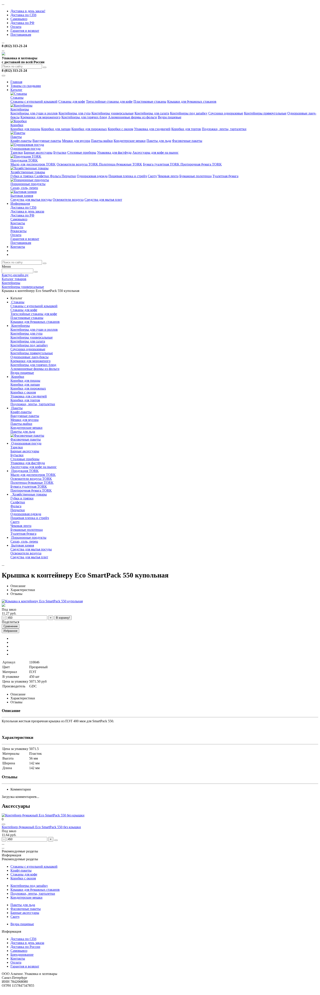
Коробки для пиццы (25, 129)
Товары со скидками (25, 86)
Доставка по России (25, 947)
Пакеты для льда (159, 141)
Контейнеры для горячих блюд (84, 117)
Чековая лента (168, 176)
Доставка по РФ (22, 23)
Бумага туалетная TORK (161, 164)
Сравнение (10, 626)
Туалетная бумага (225, 176)
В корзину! (63, 617)
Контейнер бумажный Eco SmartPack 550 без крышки (41, 827)
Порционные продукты (27, 184)
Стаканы (17, 97)
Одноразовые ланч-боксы (29, 357)
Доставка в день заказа (27, 211)
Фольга (56, 176)
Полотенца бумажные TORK (120, 164)
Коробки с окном (120, 129)
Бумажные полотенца (195, 176)
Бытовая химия (21, 196)
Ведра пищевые (169, 117)
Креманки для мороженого (40, 117)
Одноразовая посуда (25, 148)
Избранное (10, 630)
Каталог (16, 90)
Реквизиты (18, 231)
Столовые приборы (81, 152)
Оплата (15, 27)
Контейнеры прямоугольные (265, 113)
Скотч (152, 176)
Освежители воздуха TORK (78, 164)
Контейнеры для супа (75, 113)
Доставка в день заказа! (27, 11)
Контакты (17, 223)
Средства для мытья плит (103, 199)
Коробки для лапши (56, 129)
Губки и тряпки (22, 176)
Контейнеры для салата (152, 113)
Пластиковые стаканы (149, 101)
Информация (20, 203)
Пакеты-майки (102, 141)
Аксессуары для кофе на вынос (155, 152)
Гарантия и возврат (24, 30)
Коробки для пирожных (89, 129)
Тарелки (16, 152)
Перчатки (69, 176)
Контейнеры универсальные (112, 113)
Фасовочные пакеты (187, 141)
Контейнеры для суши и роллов (34, 113)
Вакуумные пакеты (46, 141)
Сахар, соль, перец (24, 188)
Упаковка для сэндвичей (152, 129)
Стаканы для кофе (71, 101)
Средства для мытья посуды (31, 199)
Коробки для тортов (186, 129)
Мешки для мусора (76, 141)
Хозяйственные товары (27, 172)
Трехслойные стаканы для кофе (109, 101)
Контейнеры (19, 109)
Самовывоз (18, 19)
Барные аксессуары (38, 152)
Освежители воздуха (68, 199)
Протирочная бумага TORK (201, 164)
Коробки (16, 125)
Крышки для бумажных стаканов (191, 101)
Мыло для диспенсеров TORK (33, 164)
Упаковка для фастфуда (114, 152)
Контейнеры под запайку (188, 113)
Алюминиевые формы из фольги (132, 117)
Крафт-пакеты (21, 141)
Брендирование (22, 954)
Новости (16, 227)
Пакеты (16, 137)
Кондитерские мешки (130, 141)
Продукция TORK (24, 160)
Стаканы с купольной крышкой (33, 101)
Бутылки (59, 152)
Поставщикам (20, 34)
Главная (16, 82)
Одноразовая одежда (92, 176)
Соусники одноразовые (225, 113)
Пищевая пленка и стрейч (127, 176)
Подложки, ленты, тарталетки (224, 129)
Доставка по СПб (23, 15)
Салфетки (42, 176)
